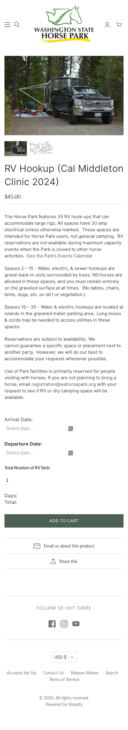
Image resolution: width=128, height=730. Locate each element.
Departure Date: (23, 444)
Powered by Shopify (64, 704)
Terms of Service (64, 679)
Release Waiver (85, 672)
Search (112, 672)
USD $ (60, 657)
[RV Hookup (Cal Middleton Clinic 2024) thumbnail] (15, 148)
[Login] (107, 24)
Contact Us (53, 672)
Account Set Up (21, 672)
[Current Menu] (7, 25)
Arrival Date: (18, 419)
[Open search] (17, 25)
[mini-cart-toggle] (119, 24)
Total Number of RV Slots (27, 467)
